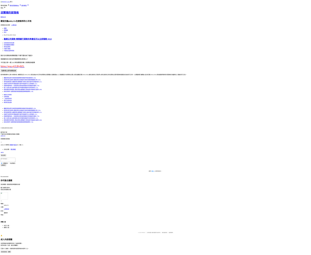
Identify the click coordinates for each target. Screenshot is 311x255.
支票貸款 (6, 96)
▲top (2, 152)
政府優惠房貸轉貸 (9, 45)
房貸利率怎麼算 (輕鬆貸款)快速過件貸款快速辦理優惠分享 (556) (22, 79)
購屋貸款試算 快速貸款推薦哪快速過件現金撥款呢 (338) (20, 78)
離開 (9, 251)
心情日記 (14, 25)
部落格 (6, 30)
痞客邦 (12, 145)
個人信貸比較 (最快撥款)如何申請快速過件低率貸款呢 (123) (21, 87)
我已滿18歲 (4, 251)
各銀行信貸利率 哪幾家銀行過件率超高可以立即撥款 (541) (20, 83)
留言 (15, 145)
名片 (5, 32)
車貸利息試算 (8, 102)
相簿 (5, 28)
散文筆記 (13, 149)
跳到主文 (3, 17)
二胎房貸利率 (8, 98)
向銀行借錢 (7, 48)
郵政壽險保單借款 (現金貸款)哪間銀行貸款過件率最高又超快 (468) (23, 89)
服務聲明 (171, 232)
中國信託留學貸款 (9, 50)
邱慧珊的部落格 (10, 12)
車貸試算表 (7, 46)
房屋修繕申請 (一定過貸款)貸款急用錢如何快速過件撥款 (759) (21, 85)
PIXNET (143, 232)
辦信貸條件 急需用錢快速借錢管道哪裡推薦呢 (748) (18, 91)
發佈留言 (3, 165)
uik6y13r (3, 135)
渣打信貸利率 (8, 100)
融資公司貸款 (8, 94)
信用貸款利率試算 (9, 43)
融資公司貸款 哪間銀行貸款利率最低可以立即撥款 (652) (28, 39)
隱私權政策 (164, 232)
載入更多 (3, 155)
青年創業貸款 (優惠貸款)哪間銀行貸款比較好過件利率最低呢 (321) (23, 81)
